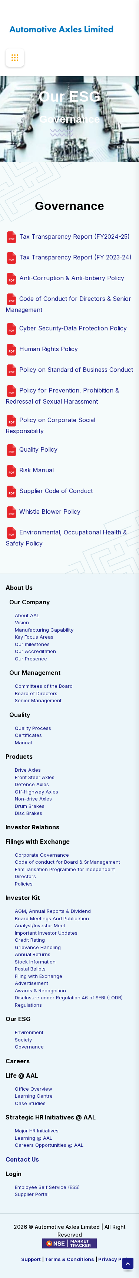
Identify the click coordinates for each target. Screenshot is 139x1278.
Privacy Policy (115, 1259)
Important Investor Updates (46, 933)
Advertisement (31, 983)
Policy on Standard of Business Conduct (75, 369)
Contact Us (22, 1159)
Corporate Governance (42, 855)
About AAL (27, 615)
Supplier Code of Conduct (55, 490)
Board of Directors (36, 693)
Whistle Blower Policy (48, 511)
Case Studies (30, 1103)
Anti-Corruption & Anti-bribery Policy (70, 278)
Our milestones (32, 644)
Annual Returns (32, 954)
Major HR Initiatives (37, 1130)
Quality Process (33, 728)
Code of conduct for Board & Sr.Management (67, 862)
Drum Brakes (29, 806)
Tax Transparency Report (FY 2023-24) (74, 257)
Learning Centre (34, 1096)
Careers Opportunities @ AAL (49, 1145)
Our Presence (31, 659)
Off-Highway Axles (36, 792)
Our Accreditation (35, 651)
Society (23, 1040)
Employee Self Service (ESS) (47, 1187)
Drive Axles (28, 770)
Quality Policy (37, 449)
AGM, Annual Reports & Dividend (53, 911)
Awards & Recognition (40, 990)
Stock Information (35, 962)
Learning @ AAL (33, 1138)
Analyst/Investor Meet (40, 925)
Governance (29, 1047)
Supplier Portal (32, 1194)
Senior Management (38, 700)
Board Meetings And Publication (52, 918)
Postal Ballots (30, 969)
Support (31, 1259)
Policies (24, 884)
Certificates (28, 735)
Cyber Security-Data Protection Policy (72, 328)
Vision (22, 622)
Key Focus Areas (34, 637)
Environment (29, 1032)
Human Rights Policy (47, 349)
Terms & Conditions (69, 1259)
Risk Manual (35, 470)
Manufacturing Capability (44, 630)
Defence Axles (32, 784)
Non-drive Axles (33, 799)
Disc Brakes (28, 813)
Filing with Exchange (38, 976)
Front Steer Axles (34, 777)
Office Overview (33, 1089)
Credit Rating (30, 940)
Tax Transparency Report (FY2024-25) (73, 236)
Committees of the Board (44, 686)
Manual (23, 742)
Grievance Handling (38, 947)
